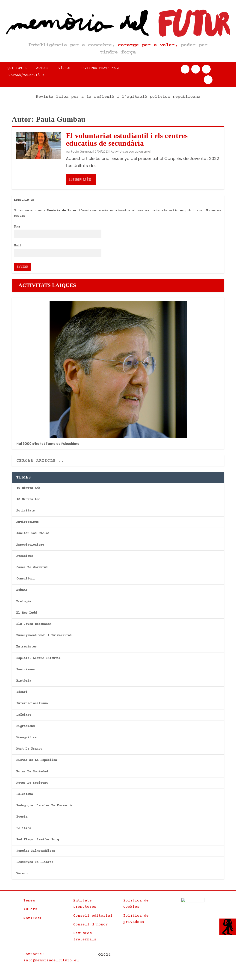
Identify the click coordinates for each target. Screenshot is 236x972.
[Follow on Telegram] (208, 79)
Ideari (21, 692)
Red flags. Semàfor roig (37, 840)
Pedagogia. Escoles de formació (44, 805)
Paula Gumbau (82, 152)
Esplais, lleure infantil (38, 658)
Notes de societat (32, 783)
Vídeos (64, 68)
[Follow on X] (195, 69)
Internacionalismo (32, 703)
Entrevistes (26, 647)
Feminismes (25, 669)
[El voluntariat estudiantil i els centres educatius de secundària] (38, 145)
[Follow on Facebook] (185, 69)
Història (23, 681)
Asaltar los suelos (33, 533)
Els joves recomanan (33, 624)
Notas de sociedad (32, 772)
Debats (21, 590)
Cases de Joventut (32, 567)
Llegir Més (80, 179)
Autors (42, 68)
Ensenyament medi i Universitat (44, 635)
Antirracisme (27, 522)
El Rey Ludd (26, 613)
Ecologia (23, 601)
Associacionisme (137, 152)
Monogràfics (26, 737)
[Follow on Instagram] (206, 69)
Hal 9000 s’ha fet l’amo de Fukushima (48, 443)
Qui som (14, 68)
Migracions (25, 726)
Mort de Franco (29, 749)
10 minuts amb (28, 488)
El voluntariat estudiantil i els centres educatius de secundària (127, 139)
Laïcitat (23, 715)
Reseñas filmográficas (35, 851)
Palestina (24, 794)
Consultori (25, 579)
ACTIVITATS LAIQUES (47, 285)
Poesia (21, 817)
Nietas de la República (36, 760)
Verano (21, 873)
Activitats (117, 152)
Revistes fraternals (100, 68)
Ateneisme (24, 556)
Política (23, 828)
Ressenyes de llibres (34, 862)
